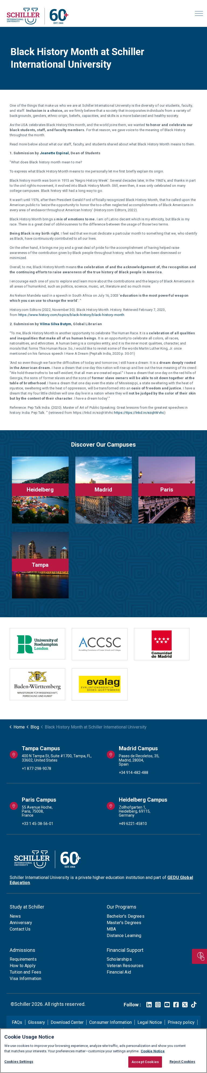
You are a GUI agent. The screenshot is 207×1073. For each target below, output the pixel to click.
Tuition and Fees (25, 972)
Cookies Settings (18, 1062)
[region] (103, 1050)
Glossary (36, 1022)
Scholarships (119, 959)
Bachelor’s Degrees (125, 916)
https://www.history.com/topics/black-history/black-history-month (71, 315)
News (15, 916)
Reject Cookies (182, 1062)
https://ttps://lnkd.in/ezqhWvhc (139, 413)
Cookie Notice (153, 1051)
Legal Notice (149, 1022)
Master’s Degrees (124, 922)
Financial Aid (119, 972)
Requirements (23, 959)
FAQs (17, 1022)
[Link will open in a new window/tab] (149, 1005)
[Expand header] (199, 13)
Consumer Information (110, 1022)
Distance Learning (124, 935)
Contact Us (20, 929)
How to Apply (23, 965)
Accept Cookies (145, 1062)
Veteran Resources (125, 965)
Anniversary (21, 922)
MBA (111, 929)
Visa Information (25, 978)
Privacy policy (181, 1022)
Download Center (67, 1022)
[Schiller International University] (38, 16)
